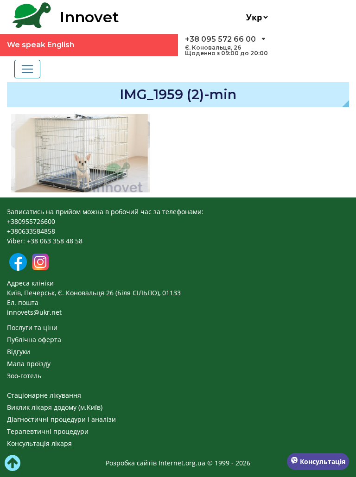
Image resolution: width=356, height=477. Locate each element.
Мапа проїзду (29, 363)
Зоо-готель (24, 375)
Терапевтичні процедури (48, 431)
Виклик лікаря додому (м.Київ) (54, 407)
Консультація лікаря (39, 443)
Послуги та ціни (32, 327)
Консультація (321, 461)
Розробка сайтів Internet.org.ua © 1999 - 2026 (178, 462)
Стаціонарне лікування (44, 395)
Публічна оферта (34, 339)
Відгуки (18, 351)
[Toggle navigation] (27, 69)
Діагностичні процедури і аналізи (61, 419)
